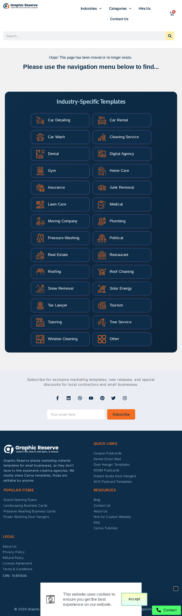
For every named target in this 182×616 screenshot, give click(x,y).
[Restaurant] (102, 255)
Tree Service (121, 322)
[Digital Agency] (102, 154)
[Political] (102, 238)
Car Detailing (59, 120)
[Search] (169, 35)
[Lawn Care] (40, 204)
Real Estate (58, 255)
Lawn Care (57, 204)
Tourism (116, 305)
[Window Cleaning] (40, 339)
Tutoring (55, 322)
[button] (176, 588)
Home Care (119, 171)
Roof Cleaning (122, 271)
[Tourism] (102, 305)
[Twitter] (113, 398)
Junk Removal (122, 187)
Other (114, 339)
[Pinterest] (102, 398)
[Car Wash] (40, 137)
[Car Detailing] (40, 120)
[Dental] (40, 154)
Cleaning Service (124, 137)
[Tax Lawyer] (40, 305)
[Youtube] (91, 398)
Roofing (54, 271)
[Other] (102, 339)
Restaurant (119, 255)
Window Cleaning (63, 339)
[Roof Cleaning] (102, 271)
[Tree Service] (102, 322)
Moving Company (63, 221)
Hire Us (144, 8)
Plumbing (117, 221)
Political (116, 238)
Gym (52, 171)
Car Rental (119, 120)
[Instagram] (124, 398)
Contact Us (119, 19)
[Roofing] (40, 271)
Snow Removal (61, 288)
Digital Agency (122, 154)
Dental (53, 154)
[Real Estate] (40, 255)
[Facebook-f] (57, 398)
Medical (116, 204)
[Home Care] (102, 171)
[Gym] (40, 171)
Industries (89, 8)
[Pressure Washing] (40, 238)
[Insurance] (40, 187)
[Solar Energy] (102, 288)
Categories (118, 8)
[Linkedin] (68, 398)
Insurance (56, 187)
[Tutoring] (40, 322)
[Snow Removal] (40, 288)
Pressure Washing (63, 238)
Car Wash (56, 137)
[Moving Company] (40, 221)
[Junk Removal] (102, 187)
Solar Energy (121, 288)
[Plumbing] (102, 221)
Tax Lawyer (57, 305)
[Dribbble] (79, 398)
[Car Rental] (102, 120)
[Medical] (102, 204)
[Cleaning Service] (102, 137)
